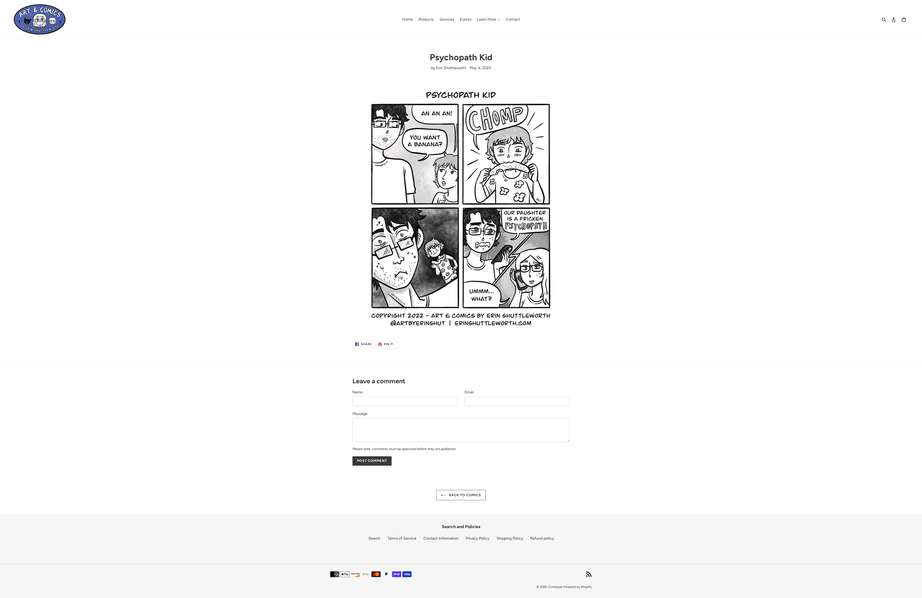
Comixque (555, 587)
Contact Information (441, 538)
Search (374, 538)
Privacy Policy (477, 538)
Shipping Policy (510, 538)
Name (357, 392)
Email (469, 392)
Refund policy (542, 538)
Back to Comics (464, 495)
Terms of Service (402, 538)
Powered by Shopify (577, 587)
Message (360, 413)
